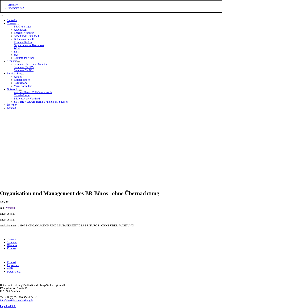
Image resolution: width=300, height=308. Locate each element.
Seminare (12, 242)
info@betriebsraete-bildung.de (16, 300)
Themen (11, 239)
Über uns (12, 245)
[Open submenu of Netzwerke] (20, 90)
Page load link (8, 306)
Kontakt (11, 248)
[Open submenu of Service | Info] (23, 74)
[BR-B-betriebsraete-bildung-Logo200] (182, 146)
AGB (10, 268)
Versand (10, 207)
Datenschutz (13, 271)
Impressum (13, 265)
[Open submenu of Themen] (17, 24)
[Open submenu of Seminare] (18, 61)
